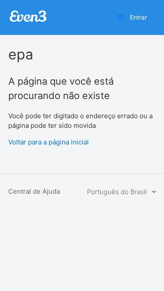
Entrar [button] (138, 17)
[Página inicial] (28, 21)
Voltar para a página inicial (48, 142)
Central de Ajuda (34, 191)
